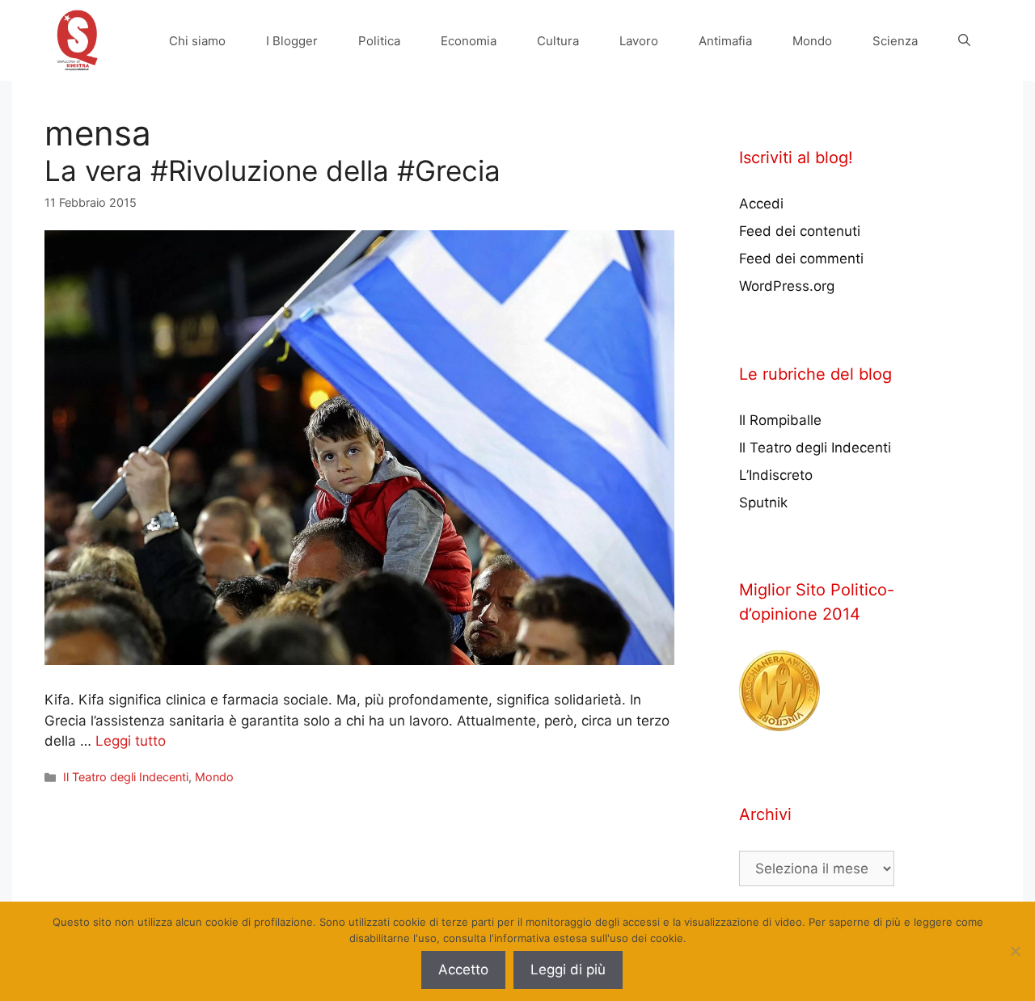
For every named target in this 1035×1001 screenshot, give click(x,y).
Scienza (895, 40)
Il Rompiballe (780, 420)
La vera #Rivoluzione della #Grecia (272, 170)
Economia (468, 40)
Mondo (812, 40)
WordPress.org (786, 286)
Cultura (558, 40)
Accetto (463, 969)
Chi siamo (197, 40)
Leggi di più (568, 969)
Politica (379, 40)
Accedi (761, 204)
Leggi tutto (130, 741)
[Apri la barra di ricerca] (964, 41)
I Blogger (292, 40)
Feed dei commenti (801, 258)
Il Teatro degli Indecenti (125, 777)
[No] (1015, 951)
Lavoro (638, 40)
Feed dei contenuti (799, 231)
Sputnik (763, 502)
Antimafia (725, 40)
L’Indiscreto (776, 475)
